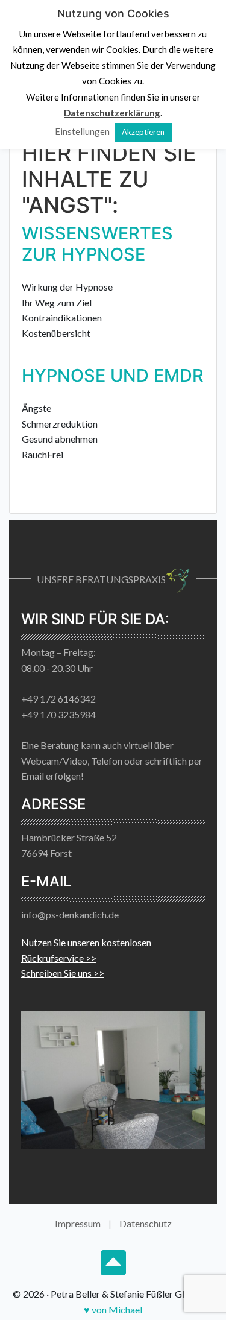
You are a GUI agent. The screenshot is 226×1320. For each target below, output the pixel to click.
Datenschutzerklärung (112, 112)
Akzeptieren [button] (143, 132)
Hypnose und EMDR (113, 375)
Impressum (78, 1223)
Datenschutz (145, 1223)
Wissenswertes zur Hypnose (97, 244)
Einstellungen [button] (82, 131)
